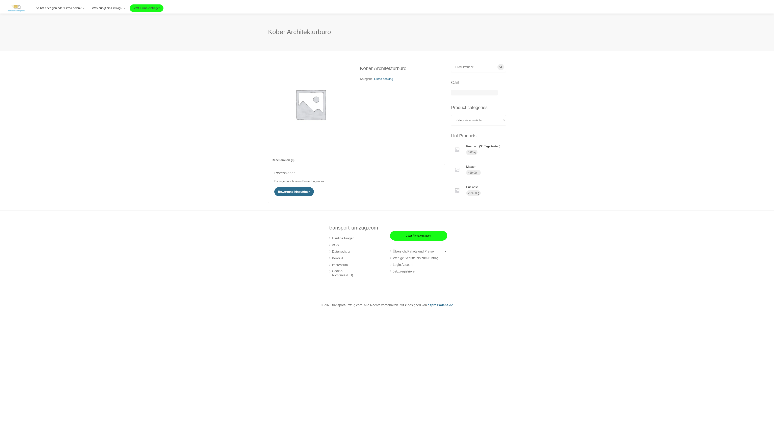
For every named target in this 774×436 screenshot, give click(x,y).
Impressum (340, 265)
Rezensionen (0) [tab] (283, 160)
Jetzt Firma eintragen (146, 8)
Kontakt (337, 258)
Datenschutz (341, 251)
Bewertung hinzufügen (294, 191)
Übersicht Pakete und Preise (413, 251)
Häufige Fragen (343, 238)
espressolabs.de (440, 305)
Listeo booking (383, 79)
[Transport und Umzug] (16, 7)
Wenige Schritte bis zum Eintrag (416, 258)
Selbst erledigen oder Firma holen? (58, 8)
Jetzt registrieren (404, 271)
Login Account (403, 264)
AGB (335, 245)
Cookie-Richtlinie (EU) (342, 273)
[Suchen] (500, 67)
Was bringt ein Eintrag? (107, 8)
